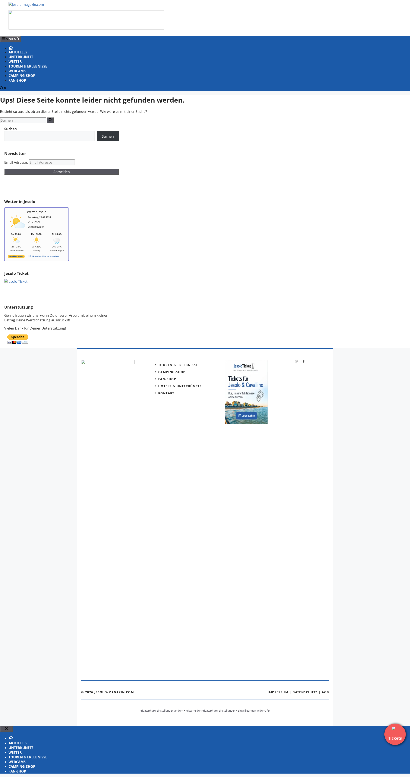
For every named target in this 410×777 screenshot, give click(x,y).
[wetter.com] (16, 257)
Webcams (17, 71)
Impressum (278, 692)
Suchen (108, 136)
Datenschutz (305, 692)
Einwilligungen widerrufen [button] (254, 710)
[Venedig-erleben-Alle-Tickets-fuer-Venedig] (86, 28)
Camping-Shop (22, 75)
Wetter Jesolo (36, 212)
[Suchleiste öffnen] (3, 88)
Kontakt (166, 393)
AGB (325, 692)
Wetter (15, 61)
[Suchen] (50, 120)
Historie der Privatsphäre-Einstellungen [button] (211, 710)
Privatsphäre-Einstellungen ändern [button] (161, 710)
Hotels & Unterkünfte (180, 386)
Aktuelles (18, 52)
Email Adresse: (16, 162)
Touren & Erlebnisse (28, 66)
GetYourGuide (35, 187)
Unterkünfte (21, 56)
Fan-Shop (17, 80)
